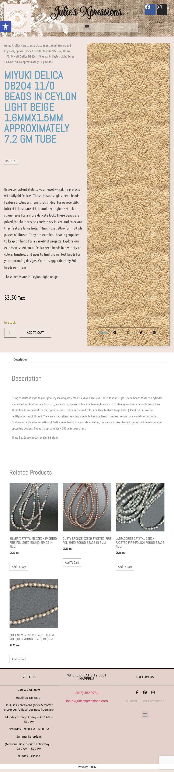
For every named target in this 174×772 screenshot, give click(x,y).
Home (7, 45)
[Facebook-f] (137, 692)
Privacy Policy (87, 766)
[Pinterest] (145, 692)
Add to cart (35, 332)
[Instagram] (153, 692)
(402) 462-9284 (86, 693)
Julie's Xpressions (87, 11)
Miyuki (47, 51)
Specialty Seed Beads (28, 51)
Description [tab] (20, 359)
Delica (57, 51)
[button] (5, 26)
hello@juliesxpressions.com (87, 701)
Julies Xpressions (23, 45)
